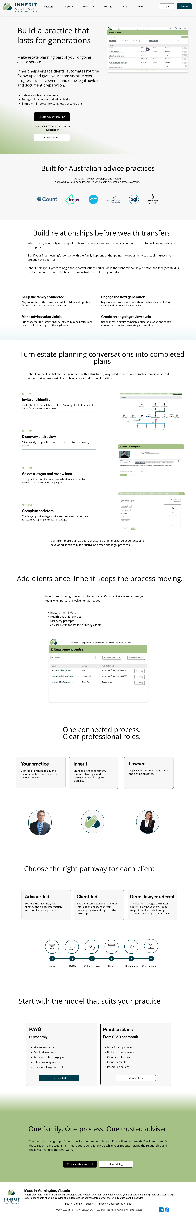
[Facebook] (167, 1209)
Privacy (102, 1203)
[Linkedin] (161, 1209)
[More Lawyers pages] (72, 6)
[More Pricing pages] (112, 6)
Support (90, 1203)
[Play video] (148, 50)
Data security (116, 1203)
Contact (78, 1203)
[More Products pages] (93, 6)
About (67, 1203)
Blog (128, 1203)
